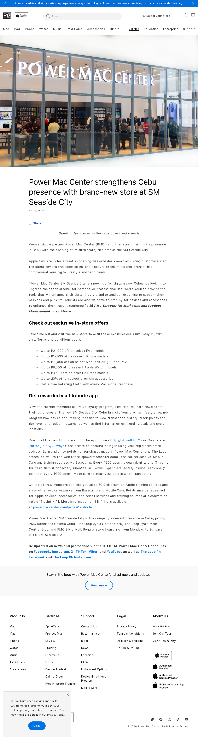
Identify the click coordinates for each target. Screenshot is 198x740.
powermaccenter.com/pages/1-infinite (62, 507)
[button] (6, 29)
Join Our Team (162, 633)
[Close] (68, 694)
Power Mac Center (149, 726)
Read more (99, 585)
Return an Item (91, 633)
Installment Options (94, 669)
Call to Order (54, 676)
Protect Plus (54, 633)
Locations (88, 655)
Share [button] (37, 223)
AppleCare (52, 626)
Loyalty (50, 640)
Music (14, 655)
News (85, 647)
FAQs (84, 662)
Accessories (18, 669)
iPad (12, 633)
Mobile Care (89, 687)
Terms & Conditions (130, 633)
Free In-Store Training (60, 683)
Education (52, 662)
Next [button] (193, 3)
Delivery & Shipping (130, 640)
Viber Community (164, 641)
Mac (12, 626)
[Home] (7, 15)
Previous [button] (5, 3)
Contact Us (89, 626)
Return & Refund (128, 647)
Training (50, 647)
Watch (14, 647)
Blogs (85, 640)
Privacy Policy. (56, 714)
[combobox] (82, 16)
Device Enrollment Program (93, 678)
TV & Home (17, 662)
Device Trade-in (56, 669)
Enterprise (52, 655)
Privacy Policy (126, 626)
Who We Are (161, 626)
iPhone (14, 640)
